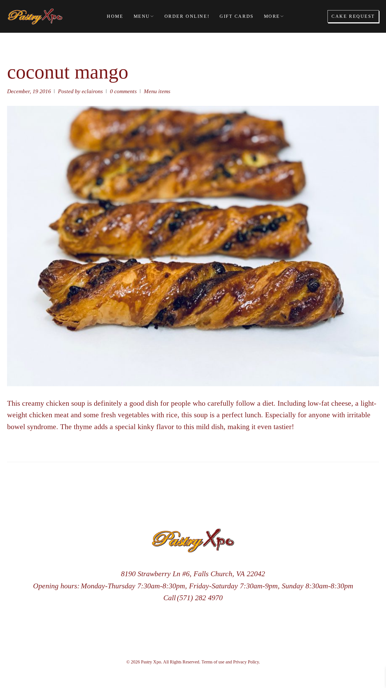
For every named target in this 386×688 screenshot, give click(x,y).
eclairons (92, 91)
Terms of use (212, 661)
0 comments (123, 91)
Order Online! (186, 16)
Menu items (157, 91)
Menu (142, 16)
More (272, 16)
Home (115, 16)
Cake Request (353, 16)
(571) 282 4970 (200, 598)
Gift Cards (237, 16)
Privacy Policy (246, 661)
